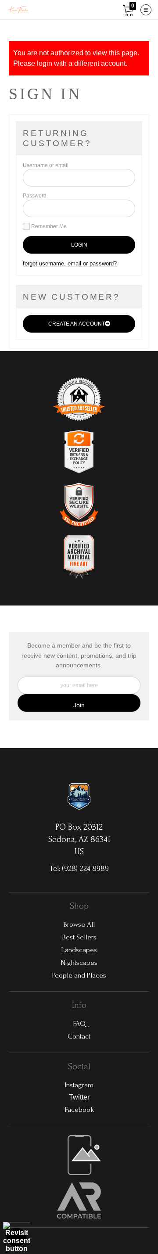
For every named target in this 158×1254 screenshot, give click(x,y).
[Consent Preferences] (16, 1237)
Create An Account (76, 324)
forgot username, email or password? (70, 263)
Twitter (79, 1097)
